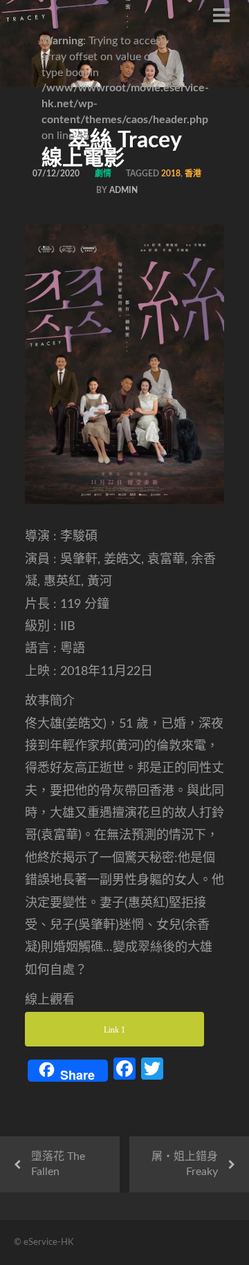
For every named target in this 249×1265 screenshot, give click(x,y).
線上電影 (83, 158)
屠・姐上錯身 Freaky (184, 1164)
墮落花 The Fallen (58, 1164)
